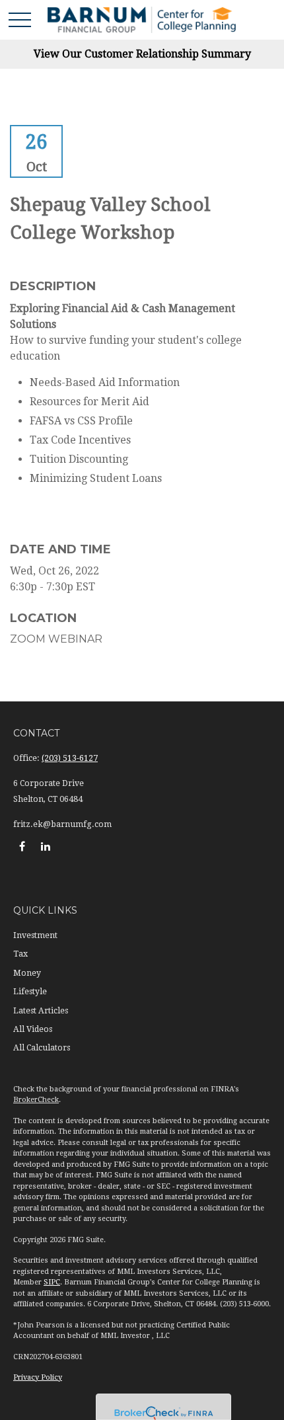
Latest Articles (40, 1010)
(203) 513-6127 (70, 758)
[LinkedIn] (45, 846)
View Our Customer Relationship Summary (142, 54)
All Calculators (41, 1047)
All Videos (32, 1029)
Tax (20, 954)
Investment (35, 935)
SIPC (52, 1282)
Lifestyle (30, 991)
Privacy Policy (37, 1377)
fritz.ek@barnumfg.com (62, 824)
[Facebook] (22, 846)
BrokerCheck (36, 1099)
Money (27, 973)
